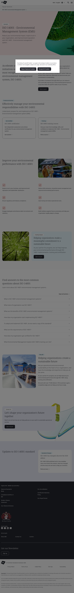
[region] (37, 66)
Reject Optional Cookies (28, 69)
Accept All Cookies (44, 69)
